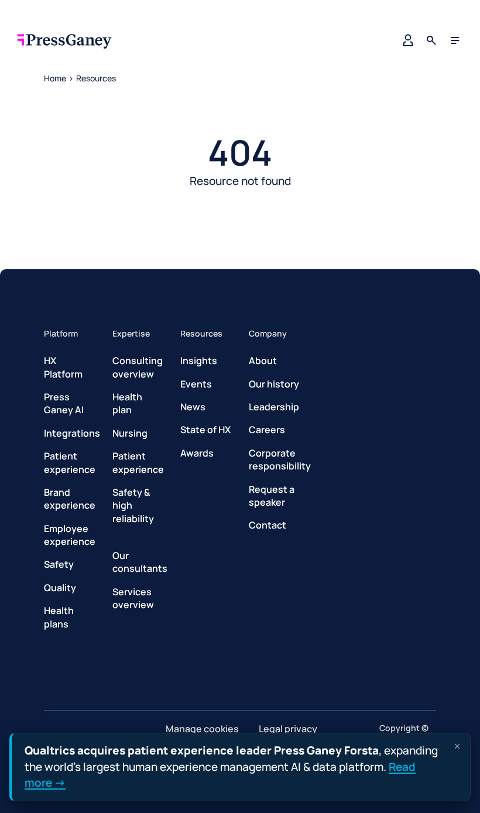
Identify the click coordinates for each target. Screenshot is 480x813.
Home (55, 78)
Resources (96, 78)
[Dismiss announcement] (457, 746)
